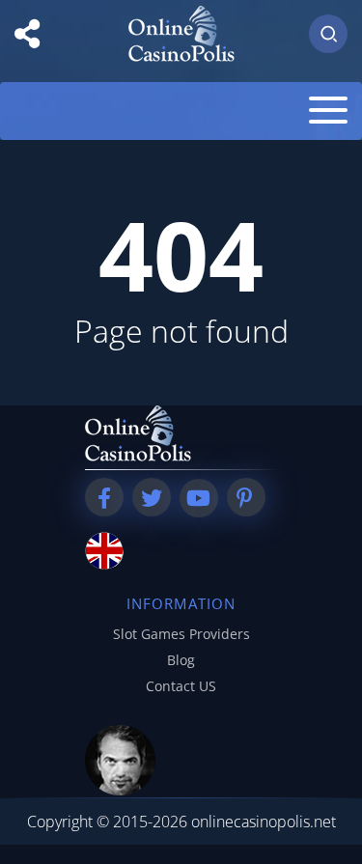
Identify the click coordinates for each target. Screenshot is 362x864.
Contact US (181, 686)
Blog (181, 660)
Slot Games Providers (181, 634)
